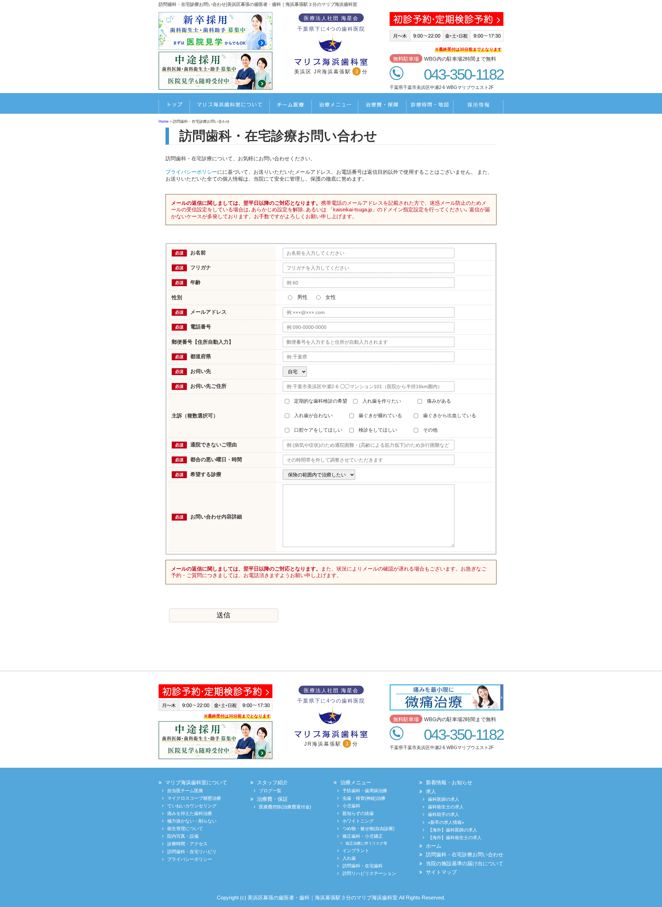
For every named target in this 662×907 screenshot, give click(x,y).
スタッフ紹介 (272, 782)
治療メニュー (329, 107)
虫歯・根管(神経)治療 (363, 798)
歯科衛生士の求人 (446, 806)
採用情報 (476, 107)
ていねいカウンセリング (192, 805)
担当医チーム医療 (286, 107)
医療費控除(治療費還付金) (285, 806)
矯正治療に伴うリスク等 (366, 843)
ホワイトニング (358, 821)
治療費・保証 (378, 107)
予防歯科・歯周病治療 (364, 790)
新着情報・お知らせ (449, 782)
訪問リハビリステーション (369, 873)
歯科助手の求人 (443, 814)
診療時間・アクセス (187, 843)
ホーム (174, 107)
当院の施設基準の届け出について (464, 863)
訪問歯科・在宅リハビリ (192, 851)
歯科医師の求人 (443, 799)
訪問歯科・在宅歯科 (362, 865)
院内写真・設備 (183, 836)
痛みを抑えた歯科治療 (189, 813)
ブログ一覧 (270, 790)
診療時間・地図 (426, 107)
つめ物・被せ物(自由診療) (368, 828)
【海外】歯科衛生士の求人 (455, 837)
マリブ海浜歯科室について (229, 107)
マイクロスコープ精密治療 (194, 798)
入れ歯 (349, 858)
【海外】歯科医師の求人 (452, 830)
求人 (431, 791)
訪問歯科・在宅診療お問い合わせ (464, 854)
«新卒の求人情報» (446, 822)
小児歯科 (351, 805)
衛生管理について (185, 828)
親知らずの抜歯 (358, 813)
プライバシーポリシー (191, 172)
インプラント (355, 850)
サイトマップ (441, 872)
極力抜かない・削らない (192, 821)
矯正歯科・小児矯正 (362, 836)
